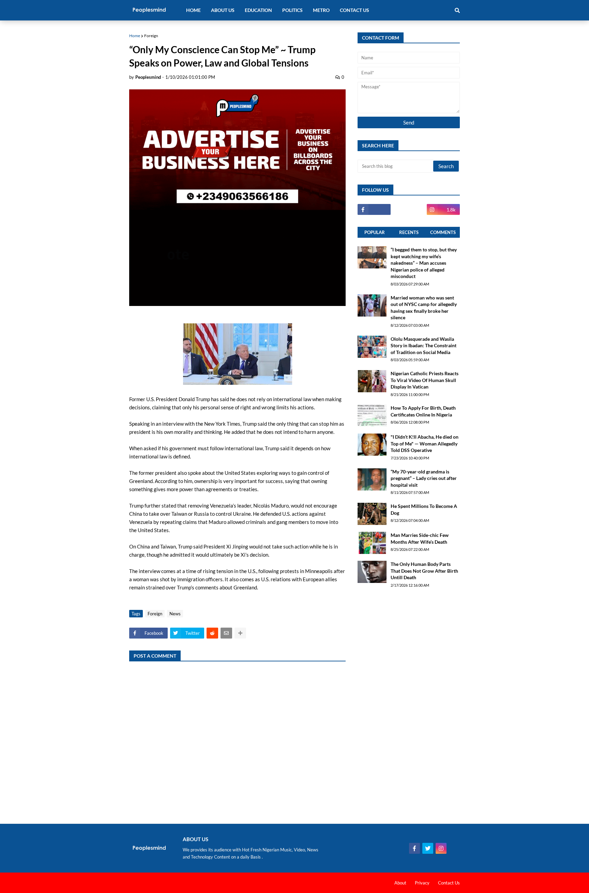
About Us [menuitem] (223, 10)
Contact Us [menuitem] (354, 10)
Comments (443, 232)
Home (134, 35)
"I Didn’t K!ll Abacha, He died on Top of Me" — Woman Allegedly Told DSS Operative (424, 443)
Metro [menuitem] (321, 10)
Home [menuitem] (193, 10)
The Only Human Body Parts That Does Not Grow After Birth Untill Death (424, 570)
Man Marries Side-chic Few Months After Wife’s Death (420, 538)
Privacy (422, 882)
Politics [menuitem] (292, 10)
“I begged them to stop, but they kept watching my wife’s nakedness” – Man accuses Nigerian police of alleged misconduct (424, 263)
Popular (374, 232)
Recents (409, 232)
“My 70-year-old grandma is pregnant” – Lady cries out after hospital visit (424, 478)
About (400, 882)
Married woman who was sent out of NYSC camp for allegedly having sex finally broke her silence (424, 308)
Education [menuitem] (258, 10)
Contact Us (449, 882)
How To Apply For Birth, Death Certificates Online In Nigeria (423, 411)
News (175, 613)
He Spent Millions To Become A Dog (424, 509)
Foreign (151, 35)
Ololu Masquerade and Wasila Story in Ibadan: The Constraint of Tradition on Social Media (423, 345)
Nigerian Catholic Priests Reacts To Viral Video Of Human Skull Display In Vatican (424, 380)
